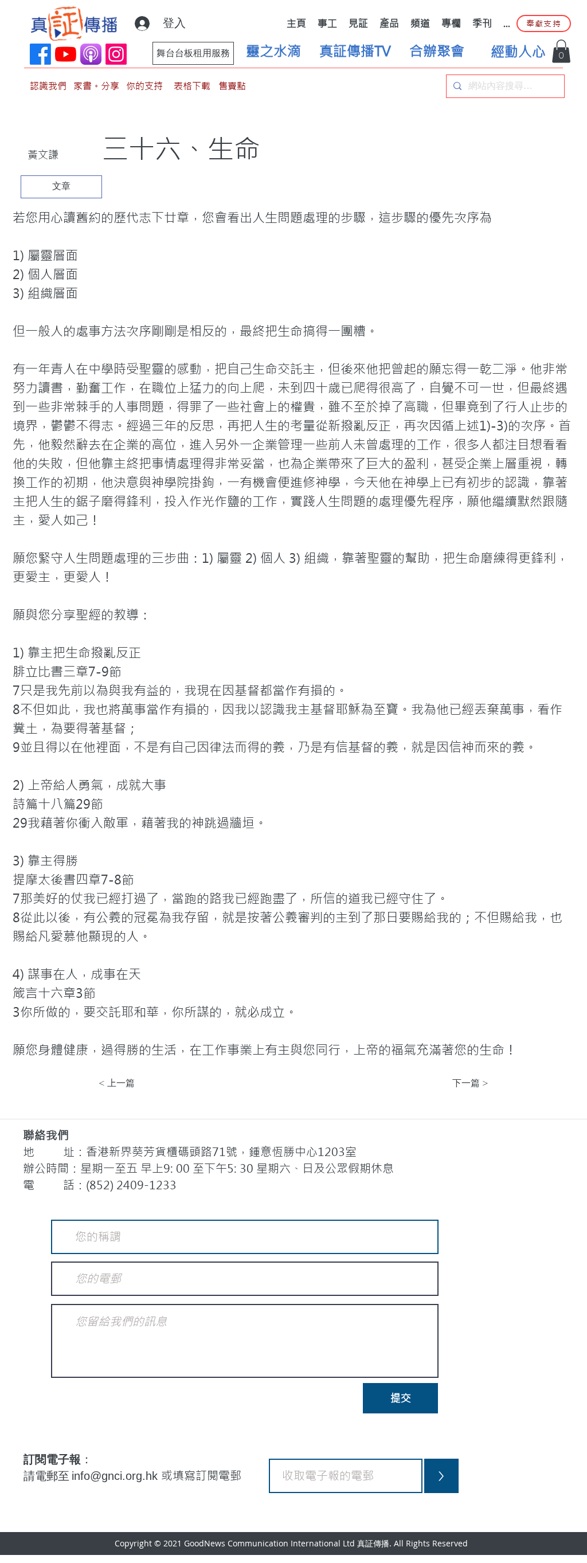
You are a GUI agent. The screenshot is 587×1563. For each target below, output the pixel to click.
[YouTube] (65, 54)
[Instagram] (116, 54)
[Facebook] (40, 54)
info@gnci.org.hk (116, 1476)
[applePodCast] (90, 54)
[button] (561, 51)
